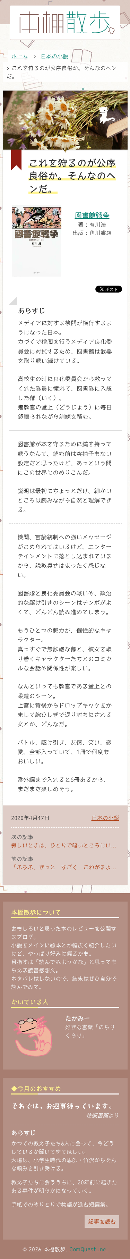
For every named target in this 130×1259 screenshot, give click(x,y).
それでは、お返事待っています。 (63, 1105)
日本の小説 (105, 818)
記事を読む (102, 1221)
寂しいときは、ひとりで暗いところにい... (63, 845)
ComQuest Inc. (88, 1249)
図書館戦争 (92, 215)
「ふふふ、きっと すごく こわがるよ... (63, 867)
